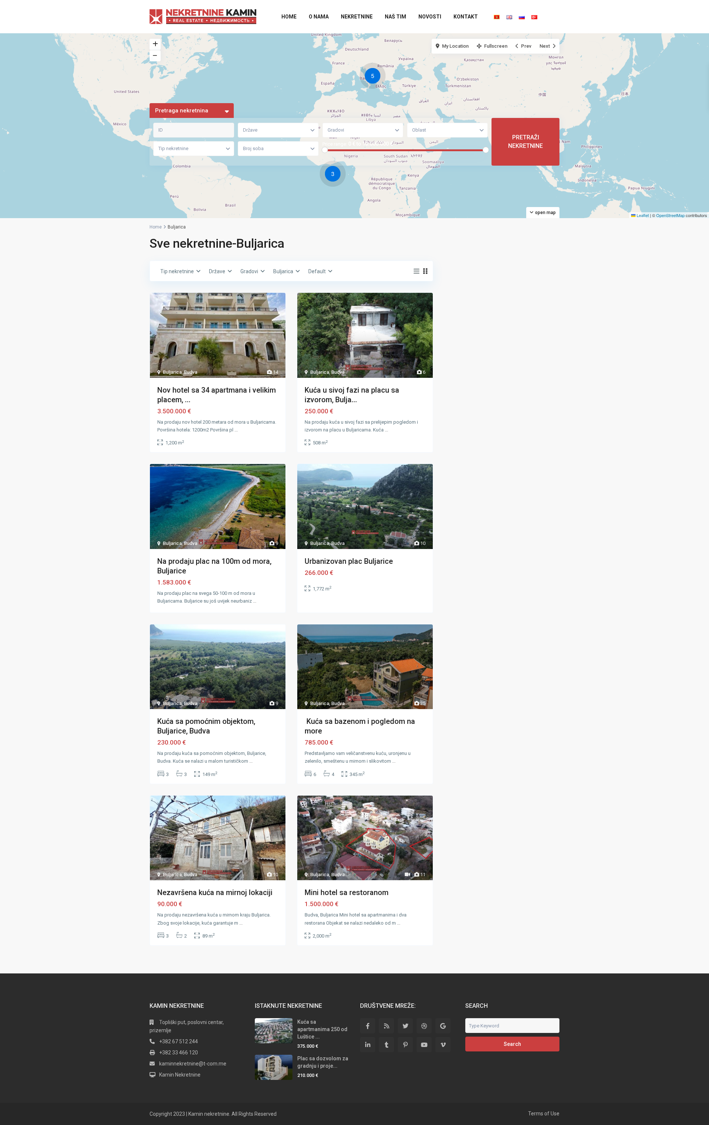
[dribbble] (424, 1025)
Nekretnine (357, 17)
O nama (319, 17)
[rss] (386, 1025)
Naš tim (395, 17)
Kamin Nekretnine (180, 1075)
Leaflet (642, 215)
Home (289, 17)
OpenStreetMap (670, 215)
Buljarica (172, 372)
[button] (374, 77)
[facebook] (367, 1025)
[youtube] (424, 1044)
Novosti (429, 17)
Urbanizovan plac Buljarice (349, 561)
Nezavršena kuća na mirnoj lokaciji (215, 892)
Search (512, 1044)
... (236, 430)
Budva (190, 372)
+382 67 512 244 (178, 1041)
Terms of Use (543, 1113)
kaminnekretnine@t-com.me (192, 1064)
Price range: (334, 144)
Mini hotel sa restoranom (346, 892)
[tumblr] (386, 1044)
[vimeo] (443, 1044)
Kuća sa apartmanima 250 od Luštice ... (322, 1029)
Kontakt (465, 17)
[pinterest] (405, 1044)
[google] (443, 1025)
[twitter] (405, 1025)
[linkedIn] (367, 1044)
